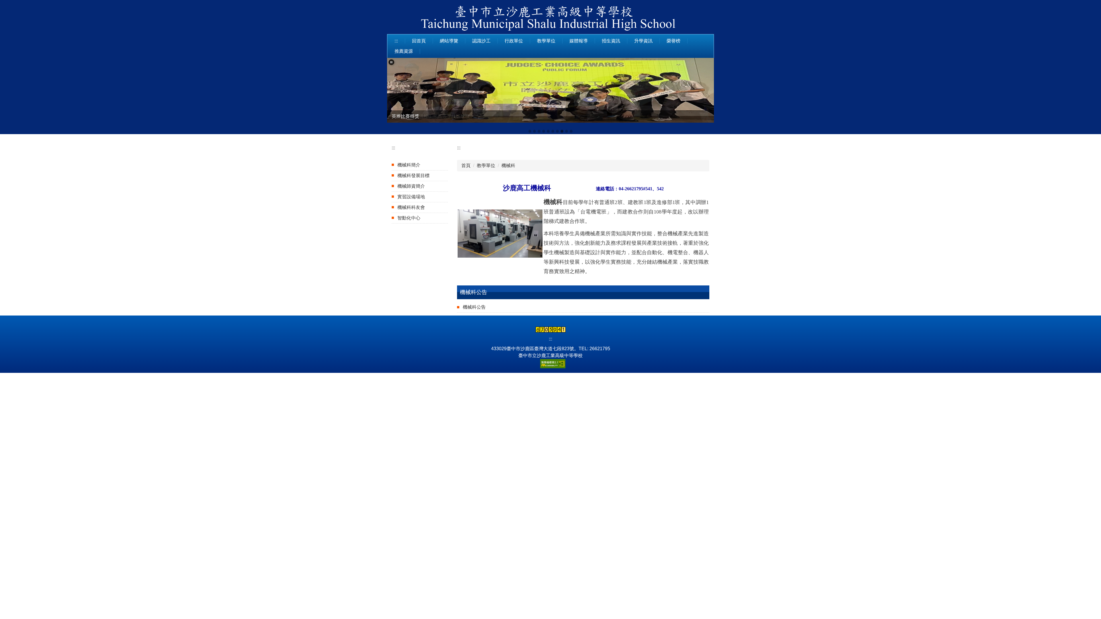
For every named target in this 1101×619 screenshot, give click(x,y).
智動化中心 (408, 218)
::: (396, 40)
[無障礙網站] (550, 363)
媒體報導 (578, 40)
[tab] (530, 131)
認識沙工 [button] (481, 40)
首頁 (466, 165)
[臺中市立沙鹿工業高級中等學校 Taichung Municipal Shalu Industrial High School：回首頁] (550, 19)
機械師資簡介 (411, 186)
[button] (391, 62)
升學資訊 (643, 40)
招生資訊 (611, 40)
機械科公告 (474, 307)
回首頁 (419, 40)
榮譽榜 (673, 40)
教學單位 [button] (546, 40)
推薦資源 (404, 51)
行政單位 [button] (514, 40)
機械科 (508, 165)
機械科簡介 (408, 164)
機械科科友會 (411, 207)
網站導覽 (449, 40)
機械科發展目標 (413, 175)
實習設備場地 (411, 196)
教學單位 (486, 165)
